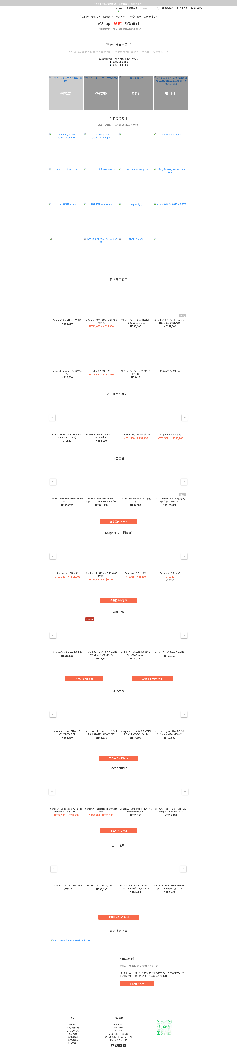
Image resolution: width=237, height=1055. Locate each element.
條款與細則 (73, 1036)
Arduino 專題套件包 (152, 678)
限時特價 (134, 16)
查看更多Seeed (118, 830)
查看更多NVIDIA (118, 521)
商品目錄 (84, 16)
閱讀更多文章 (137, 983)
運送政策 (73, 1033)
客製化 (94, 16)
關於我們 (73, 1024)
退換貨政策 (73, 1039)
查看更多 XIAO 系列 (118, 917)
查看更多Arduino (84, 678)
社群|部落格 (149, 16)
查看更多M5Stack (118, 758)
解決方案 (120, 16)
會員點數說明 (73, 1030)
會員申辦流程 (73, 1027)
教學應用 (107, 16)
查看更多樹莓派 (118, 600)
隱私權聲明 (73, 1042)
